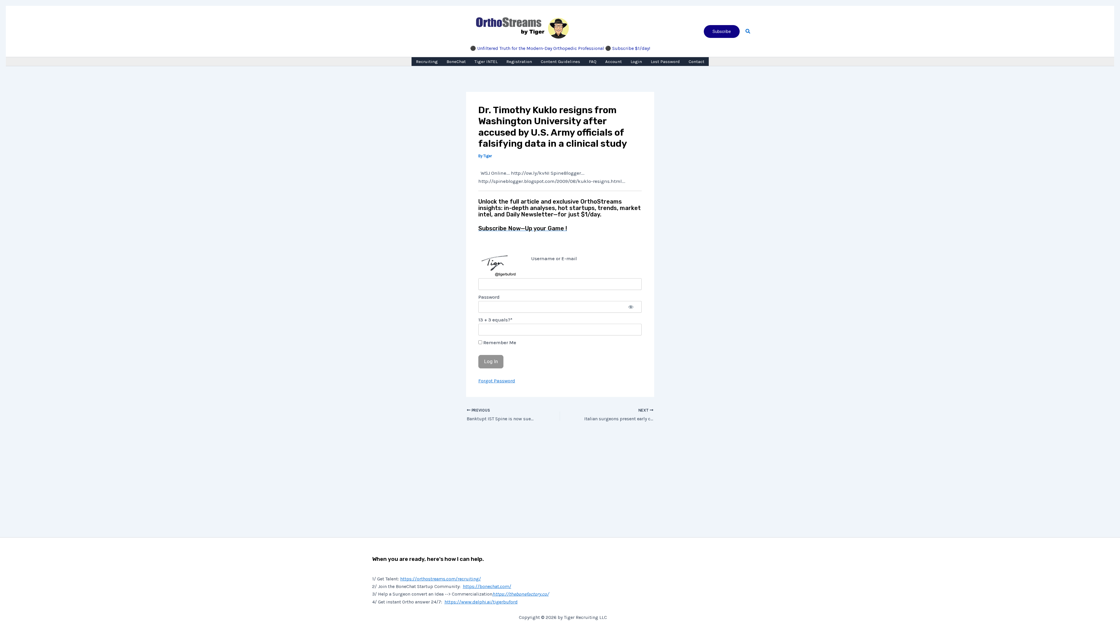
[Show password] (631, 307)
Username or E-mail (554, 258)
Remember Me (499, 342)
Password (489, 297)
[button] (722, 31)
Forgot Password (496, 381)
